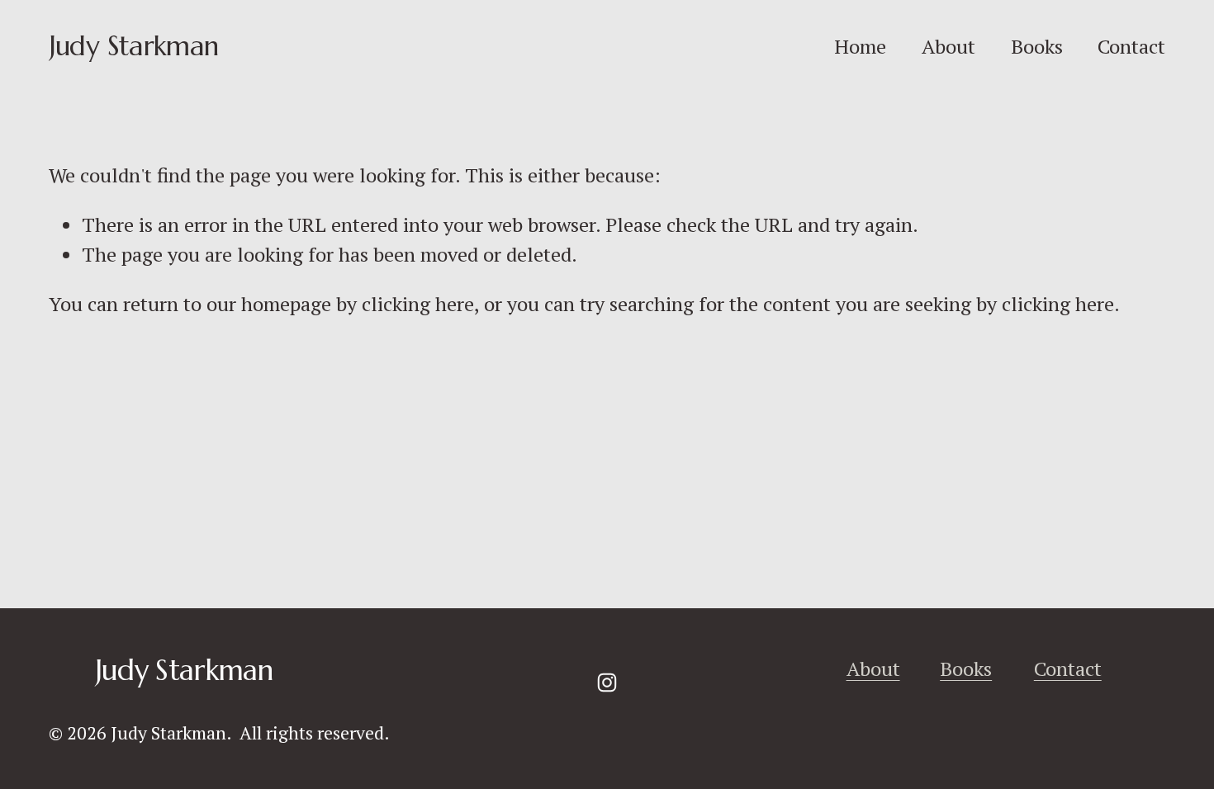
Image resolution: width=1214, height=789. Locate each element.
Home (860, 46)
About (948, 46)
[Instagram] (607, 682)
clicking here (418, 304)
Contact (1131, 46)
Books (1037, 46)
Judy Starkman (133, 46)
